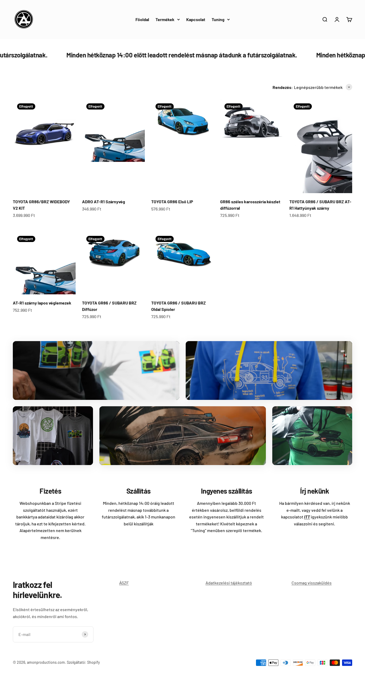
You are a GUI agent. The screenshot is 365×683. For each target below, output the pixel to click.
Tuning (218, 19)
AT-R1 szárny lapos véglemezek (42, 302)
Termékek (165, 19)
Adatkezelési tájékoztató (228, 582)
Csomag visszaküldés (312, 582)
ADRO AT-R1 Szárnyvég (103, 201)
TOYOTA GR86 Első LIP (172, 201)
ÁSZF (124, 582)
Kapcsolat (195, 19)
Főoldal (142, 19)
